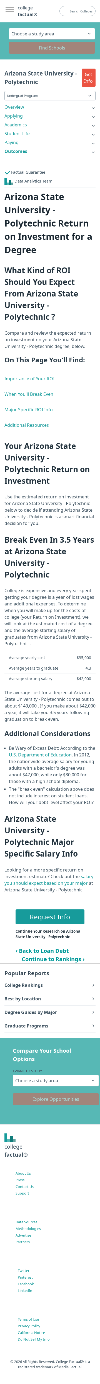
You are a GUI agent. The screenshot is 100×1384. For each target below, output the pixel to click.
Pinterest (25, 1277)
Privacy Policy (29, 1325)
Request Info (50, 916)
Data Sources (26, 1221)
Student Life (17, 134)
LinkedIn (25, 1290)
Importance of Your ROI (29, 379)
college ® (27, 11)
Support (22, 1193)
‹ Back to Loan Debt (42, 950)
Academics (15, 125)
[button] (89, 78)
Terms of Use (28, 1319)
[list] (50, 107)
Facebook (26, 1283)
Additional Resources (26, 425)
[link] (50, 107)
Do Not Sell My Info (34, 1339)
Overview (14, 107)
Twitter (23, 1270)
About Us (23, 1173)
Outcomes (15, 151)
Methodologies (28, 1228)
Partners (23, 1241)
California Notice (31, 1332)
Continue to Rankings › (53, 959)
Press (20, 1179)
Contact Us (25, 1186)
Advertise (23, 1235)
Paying (11, 142)
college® (16, 1150)
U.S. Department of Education (40, 755)
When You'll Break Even (28, 394)
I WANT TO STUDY (27, 1070)
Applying (13, 116)
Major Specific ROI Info (28, 410)
